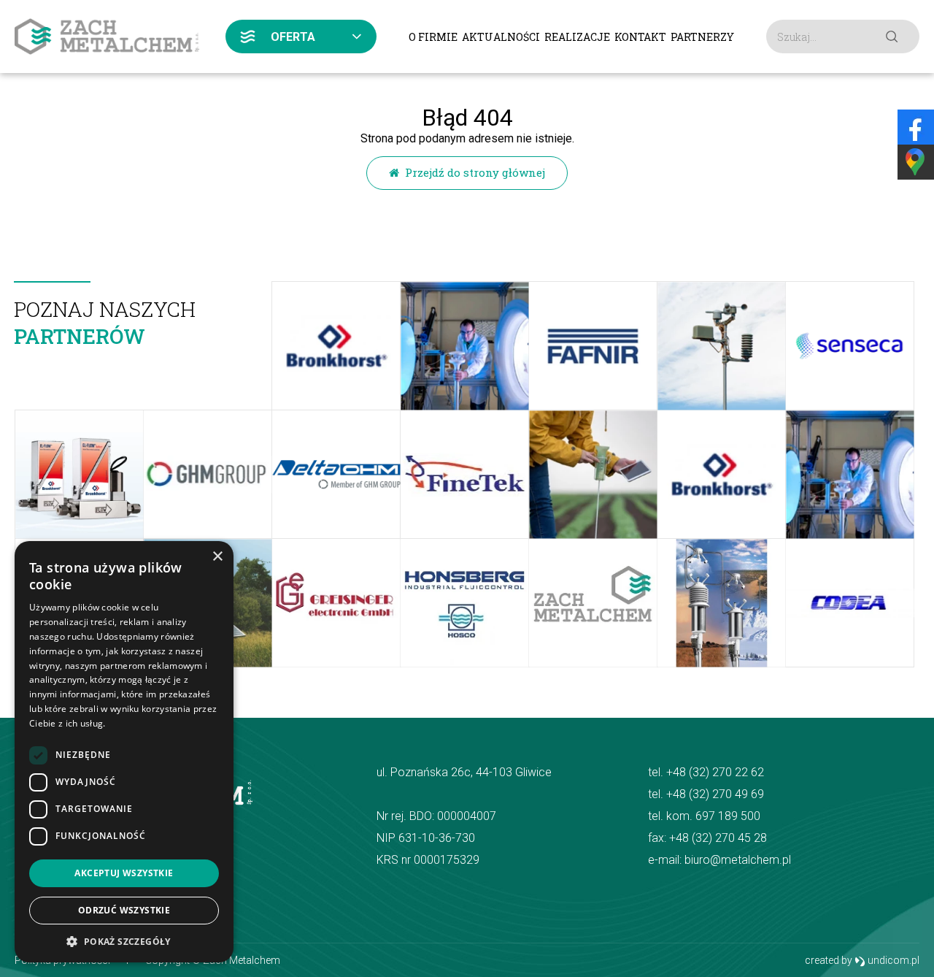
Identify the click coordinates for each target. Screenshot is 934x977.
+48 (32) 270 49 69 (715, 794)
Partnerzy (702, 37)
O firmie (433, 37)
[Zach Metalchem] (107, 36)
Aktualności (501, 37)
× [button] (217, 556)
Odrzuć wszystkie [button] (124, 910)
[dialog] (124, 751)
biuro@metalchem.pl (737, 860)
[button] (124, 941)
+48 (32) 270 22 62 (715, 772)
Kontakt (640, 37)
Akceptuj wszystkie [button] (123, 873)
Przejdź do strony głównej (472, 172)
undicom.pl (892, 960)
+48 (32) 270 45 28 (718, 838)
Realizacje (577, 37)
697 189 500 (727, 816)
